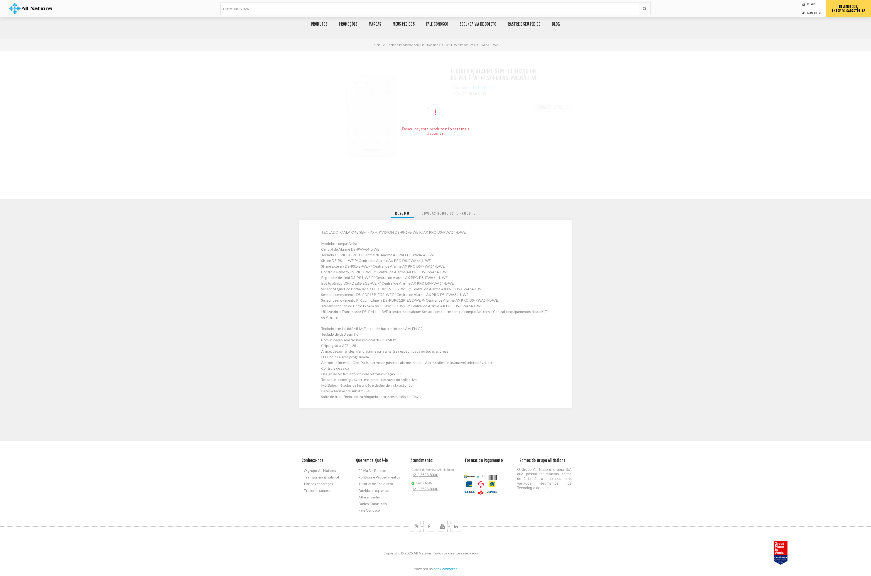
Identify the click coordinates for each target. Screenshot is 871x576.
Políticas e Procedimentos (379, 477)
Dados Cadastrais (372, 503)
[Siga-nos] (415, 526)
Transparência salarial (321, 477)
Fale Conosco (369, 510)
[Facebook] (428, 526)
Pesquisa (644, 8)
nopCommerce (445, 568)
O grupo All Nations (320, 470)
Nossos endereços (318, 483)
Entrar (811, 4)
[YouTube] (442, 526)
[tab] (402, 213)
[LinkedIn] (455, 526)
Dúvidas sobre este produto (449, 213)
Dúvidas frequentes (373, 490)
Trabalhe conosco (318, 490)
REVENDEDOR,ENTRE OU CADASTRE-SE (849, 8)
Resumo (402, 213)
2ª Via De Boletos (372, 470)
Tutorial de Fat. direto (375, 483)
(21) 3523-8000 (425, 475)
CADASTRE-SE (814, 13)
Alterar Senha (369, 497)
